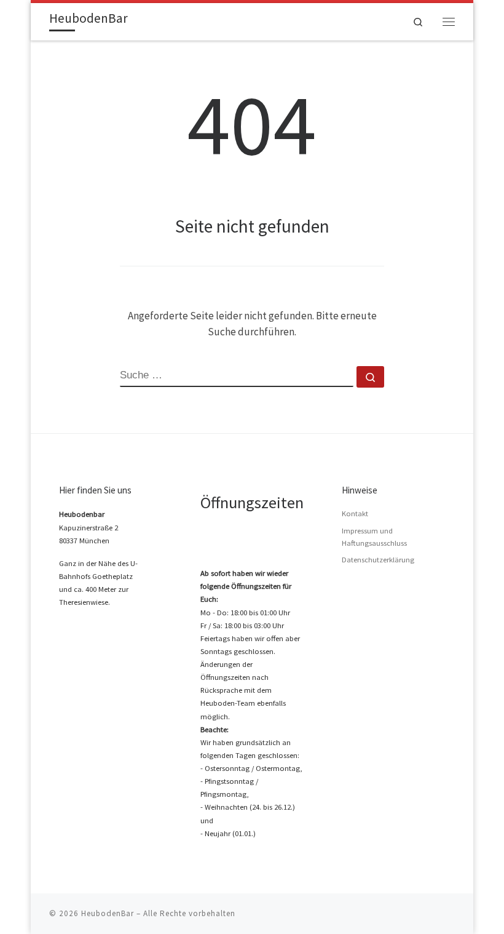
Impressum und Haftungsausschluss (374, 537)
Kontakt (355, 513)
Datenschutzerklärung (378, 559)
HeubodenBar (107, 913)
